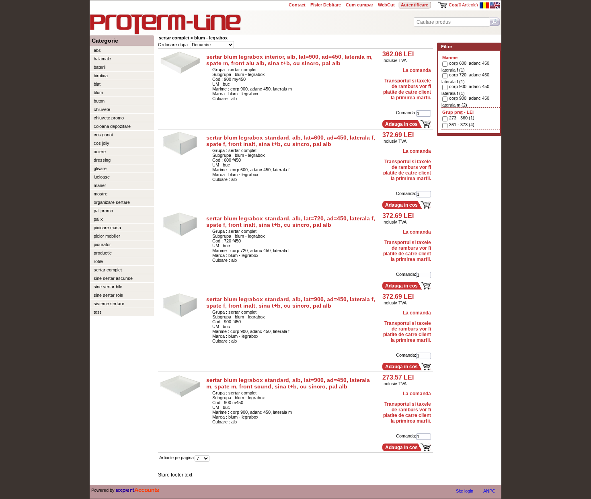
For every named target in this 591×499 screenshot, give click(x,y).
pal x (98, 219)
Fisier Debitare (325, 4)
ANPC (489, 491)
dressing (102, 160)
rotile (98, 261)
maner (100, 185)
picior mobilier (107, 236)
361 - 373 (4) (461, 124)
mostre (100, 193)
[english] (495, 6)
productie (103, 253)
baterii (99, 67)
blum (98, 92)
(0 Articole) (463, 4)
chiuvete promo (109, 117)
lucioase (102, 177)
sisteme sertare (109, 303)
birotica (101, 75)
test (97, 312)
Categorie (105, 40)
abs (97, 50)
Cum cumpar (359, 4)
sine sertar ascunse (113, 278)
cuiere (100, 151)
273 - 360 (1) (461, 117)
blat (97, 84)
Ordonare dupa (173, 44)
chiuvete (102, 109)
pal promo (103, 210)
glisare (100, 168)
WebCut (386, 4)
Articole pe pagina (176, 457)
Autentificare (414, 4)
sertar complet (108, 269)
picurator (102, 244)
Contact (297, 4)
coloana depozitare (112, 126)
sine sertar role (108, 295)
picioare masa (107, 227)
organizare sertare (112, 202)
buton (99, 101)
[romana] (484, 6)
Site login (464, 491)
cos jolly (101, 143)
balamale (102, 58)
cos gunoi (103, 134)
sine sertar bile (108, 286)
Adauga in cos (401, 124)
